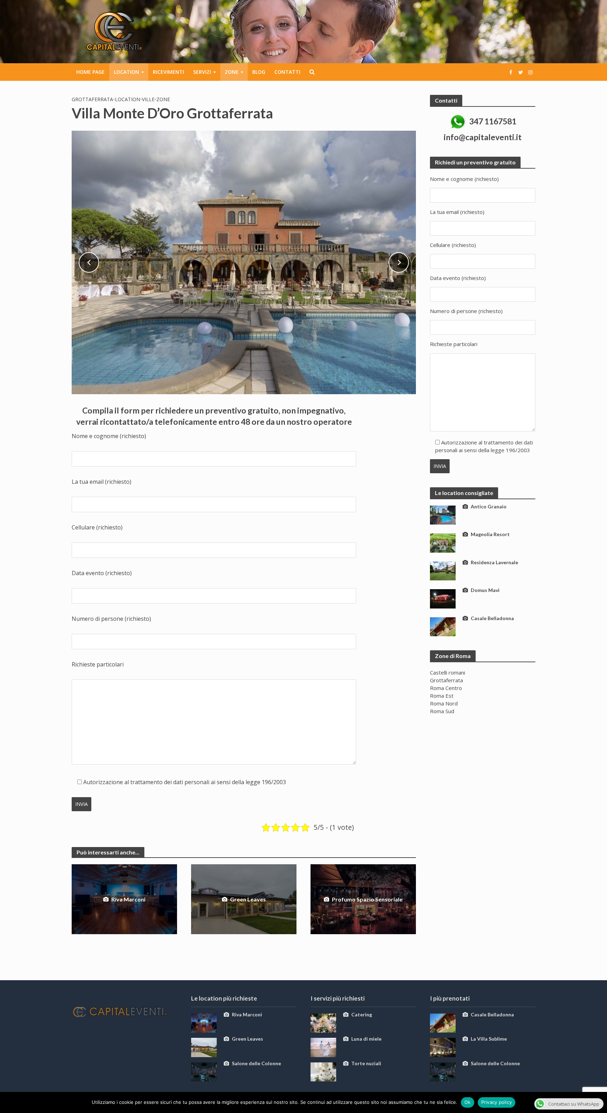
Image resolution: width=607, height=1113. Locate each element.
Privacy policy (496, 1102)
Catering (361, 1014)
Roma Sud (442, 711)
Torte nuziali (366, 1063)
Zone (232, 72)
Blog (258, 72)
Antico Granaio (489, 506)
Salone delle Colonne (256, 1063)
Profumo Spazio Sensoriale (367, 899)
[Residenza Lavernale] (443, 570)
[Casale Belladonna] (443, 626)
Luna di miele (366, 1039)
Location (126, 72)
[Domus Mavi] (443, 597)
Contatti (287, 72)
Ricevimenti (168, 72)
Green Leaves (248, 899)
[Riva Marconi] (204, 1022)
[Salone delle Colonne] (204, 1071)
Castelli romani (447, 672)
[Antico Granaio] (443, 514)
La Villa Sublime (489, 1039)
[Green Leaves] (204, 1046)
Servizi (202, 72)
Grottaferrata (92, 99)
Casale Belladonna (492, 618)
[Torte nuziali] (323, 1071)
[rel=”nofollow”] (511, 72)
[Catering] (323, 1022)
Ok (467, 1102)
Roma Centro (446, 687)
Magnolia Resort (490, 534)
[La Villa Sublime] (443, 1046)
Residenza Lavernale (494, 562)
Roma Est (441, 695)
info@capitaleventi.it (483, 137)
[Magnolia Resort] (443, 542)
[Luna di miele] (323, 1046)
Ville (148, 99)
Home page (90, 72)
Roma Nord (444, 703)
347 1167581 (492, 121)
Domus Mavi (485, 590)
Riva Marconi (128, 899)
